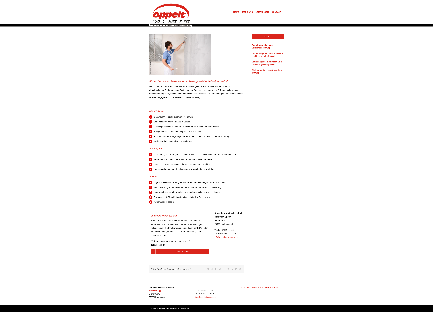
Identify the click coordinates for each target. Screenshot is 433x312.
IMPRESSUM (257, 287)
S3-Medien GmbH (185, 308)
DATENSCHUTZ (271, 287)
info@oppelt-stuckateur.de (226, 237)
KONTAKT (245, 287)
